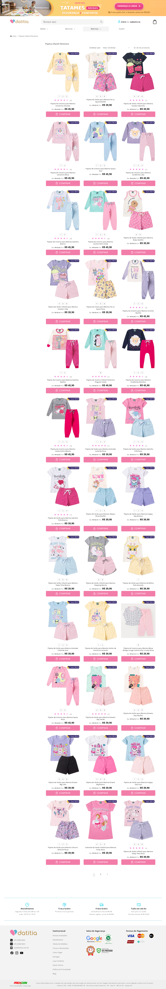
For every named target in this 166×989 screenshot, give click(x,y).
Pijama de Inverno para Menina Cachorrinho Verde (100, 243)
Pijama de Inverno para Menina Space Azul (100, 170)
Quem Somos (58, 965)
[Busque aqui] (101, 21)
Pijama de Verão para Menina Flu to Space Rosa (101, 308)
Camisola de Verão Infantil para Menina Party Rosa (100, 848)
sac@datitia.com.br (21, 948)
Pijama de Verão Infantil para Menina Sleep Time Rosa (138, 852)
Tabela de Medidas (60, 944)
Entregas (56, 957)
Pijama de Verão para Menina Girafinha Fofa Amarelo (138, 584)
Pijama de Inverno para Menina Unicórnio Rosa (63, 174)
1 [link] (94, 874)
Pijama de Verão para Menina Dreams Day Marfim (138, 714)
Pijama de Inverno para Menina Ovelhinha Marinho (138, 381)
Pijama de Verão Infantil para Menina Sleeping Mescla (100, 584)
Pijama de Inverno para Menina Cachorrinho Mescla (63, 450)
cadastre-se (135, 22)
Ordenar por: (95, 48)
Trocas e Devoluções (61, 948)
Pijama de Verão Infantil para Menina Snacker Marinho (138, 105)
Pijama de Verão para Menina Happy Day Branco (138, 515)
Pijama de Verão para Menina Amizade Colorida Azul (63, 649)
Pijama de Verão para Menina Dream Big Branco (100, 783)
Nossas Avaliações (60, 935)
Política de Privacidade (62, 969)
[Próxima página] (107, 874)
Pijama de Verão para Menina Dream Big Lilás (63, 783)
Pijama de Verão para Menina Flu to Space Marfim (101, 101)
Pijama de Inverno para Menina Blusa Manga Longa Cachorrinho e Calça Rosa (138, 649)
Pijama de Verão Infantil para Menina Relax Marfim (138, 239)
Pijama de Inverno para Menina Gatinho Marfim (63, 381)
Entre (123, 22)
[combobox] (72, 22)
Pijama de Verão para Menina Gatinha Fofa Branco (63, 519)
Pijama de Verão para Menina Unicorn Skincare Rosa (63, 848)
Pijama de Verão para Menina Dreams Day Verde (100, 718)
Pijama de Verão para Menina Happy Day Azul (138, 783)
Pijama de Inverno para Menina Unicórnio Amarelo (63, 105)
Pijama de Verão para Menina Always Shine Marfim (100, 515)
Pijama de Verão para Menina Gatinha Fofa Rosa (138, 450)
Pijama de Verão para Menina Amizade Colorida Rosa (100, 450)
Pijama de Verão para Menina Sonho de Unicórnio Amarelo (100, 649)
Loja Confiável (58, 961)
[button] (44, 29)
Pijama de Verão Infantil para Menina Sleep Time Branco (63, 584)
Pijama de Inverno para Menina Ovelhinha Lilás (138, 174)
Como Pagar (57, 952)
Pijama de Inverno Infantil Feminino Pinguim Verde (100, 381)
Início (14, 36)
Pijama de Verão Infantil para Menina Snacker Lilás (63, 308)
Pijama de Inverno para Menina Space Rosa (63, 718)
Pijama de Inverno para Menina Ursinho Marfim (138, 312)
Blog (54, 974)
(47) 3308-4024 (19, 940)
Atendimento (58, 940)
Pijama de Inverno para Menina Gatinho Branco (63, 243)
